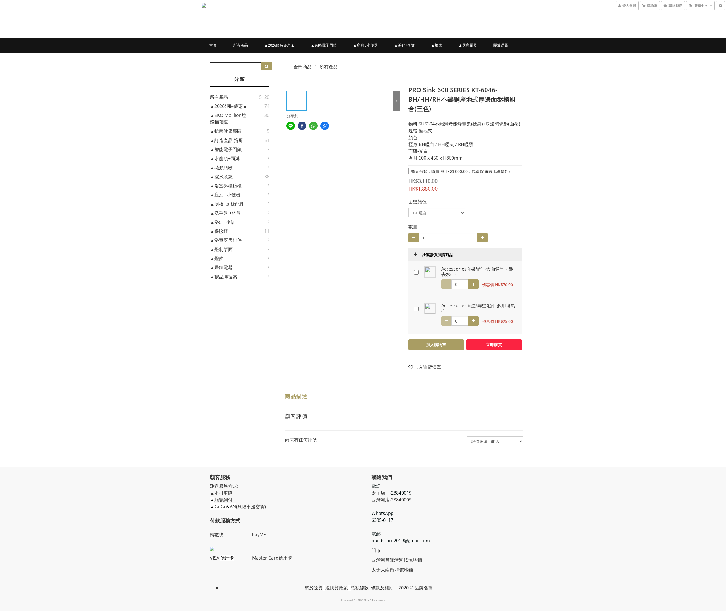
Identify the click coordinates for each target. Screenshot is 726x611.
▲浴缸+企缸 (404, 45)
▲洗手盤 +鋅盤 (225, 213)
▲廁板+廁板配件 (227, 204)
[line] (290, 126)
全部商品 (303, 67)
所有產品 (219, 97)
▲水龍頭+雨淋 (225, 158)
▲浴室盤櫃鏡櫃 (226, 186)
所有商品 (240, 45)
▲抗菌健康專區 (226, 131)
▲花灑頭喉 (221, 167)
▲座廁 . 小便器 (365, 45)
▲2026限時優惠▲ (279, 45)
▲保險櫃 (219, 231)
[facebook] (302, 126)
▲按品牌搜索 (223, 276)
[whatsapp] (313, 126)
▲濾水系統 (221, 176)
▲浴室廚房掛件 (226, 240)
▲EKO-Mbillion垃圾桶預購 (228, 118)
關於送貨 (500, 45)
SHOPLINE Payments (371, 600)
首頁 (213, 45)
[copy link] (324, 126)
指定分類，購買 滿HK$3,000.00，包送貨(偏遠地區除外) (460, 171)
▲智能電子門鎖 (324, 45)
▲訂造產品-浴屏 (226, 140)
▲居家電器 (468, 45)
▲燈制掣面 (221, 249)
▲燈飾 (436, 45)
